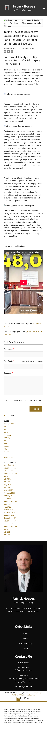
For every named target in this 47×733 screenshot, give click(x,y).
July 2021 (7, 532)
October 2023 (9, 471)
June (5, 443)
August (6, 432)
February (7, 435)
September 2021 (10, 526)
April (5, 429)
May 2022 (7, 507)
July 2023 (7, 479)
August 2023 (8, 476)
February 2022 (9, 512)
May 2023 (7, 485)
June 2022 (7, 504)
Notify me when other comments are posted (23, 400)
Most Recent (9, 465)
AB (5, 427)
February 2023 (9, 493)
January (7, 438)
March (6, 446)
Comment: (8, 373)
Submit (36, 409)
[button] (16, 687)
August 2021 (8, 529)
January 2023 (9, 496)
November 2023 (10, 468)
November (8, 452)
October (7, 454)
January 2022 (9, 515)
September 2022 (10, 501)
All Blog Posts (9, 424)
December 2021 (10, 518)
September (8, 457)
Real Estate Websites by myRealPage (23, 695)
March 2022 (8, 510)
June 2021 (7, 535)
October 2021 (9, 524)
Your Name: (8, 349)
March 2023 (8, 490)
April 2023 (7, 487)
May (5, 449)
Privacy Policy (37, 693)
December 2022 (10, 499)
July (5, 440)
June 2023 (7, 482)
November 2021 (10, 521)
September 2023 (10, 474)
